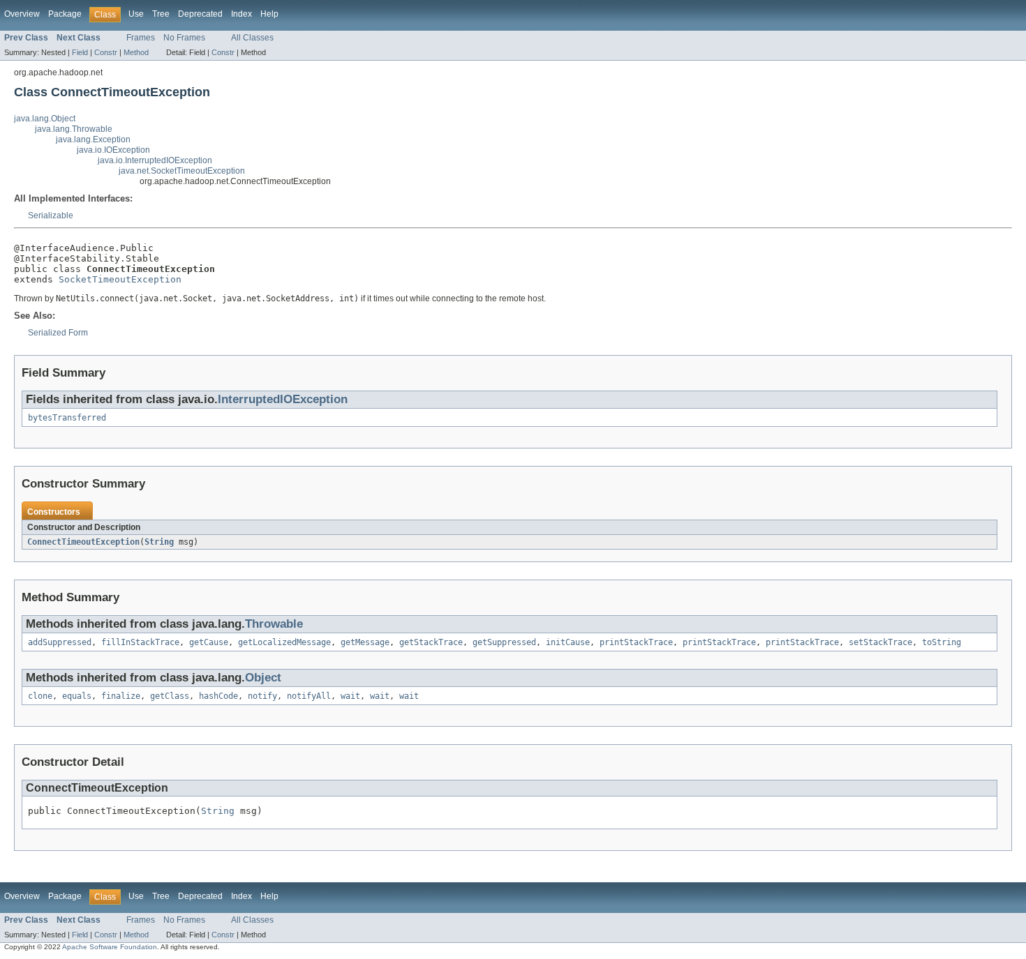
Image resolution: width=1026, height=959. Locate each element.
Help (269, 14)
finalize (120, 696)
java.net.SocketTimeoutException (182, 171)
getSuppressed (504, 642)
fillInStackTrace (140, 642)
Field (80, 52)
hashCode (218, 696)
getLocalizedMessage (284, 642)
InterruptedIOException (283, 399)
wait (350, 696)
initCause (568, 642)
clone (40, 696)
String (159, 542)
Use (136, 14)
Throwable (274, 623)
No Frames (184, 38)
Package (65, 14)
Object (263, 677)
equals (76, 696)
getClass (169, 696)
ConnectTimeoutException (83, 542)
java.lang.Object (44, 118)
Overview (22, 14)
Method (136, 52)
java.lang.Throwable (73, 129)
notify (262, 696)
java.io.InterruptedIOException (155, 160)
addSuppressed (59, 642)
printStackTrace (636, 642)
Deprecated (200, 14)
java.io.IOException (113, 150)
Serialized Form (58, 333)
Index (241, 14)
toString (941, 642)
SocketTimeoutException (120, 279)
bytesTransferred (67, 418)
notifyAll (309, 696)
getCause (208, 642)
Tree (161, 14)
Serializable (50, 215)
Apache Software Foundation (109, 947)
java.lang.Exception (93, 139)
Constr (105, 52)
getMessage (365, 642)
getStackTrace (431, 642)
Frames (140, 38)
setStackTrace (880, 642)
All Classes (252, 38)
